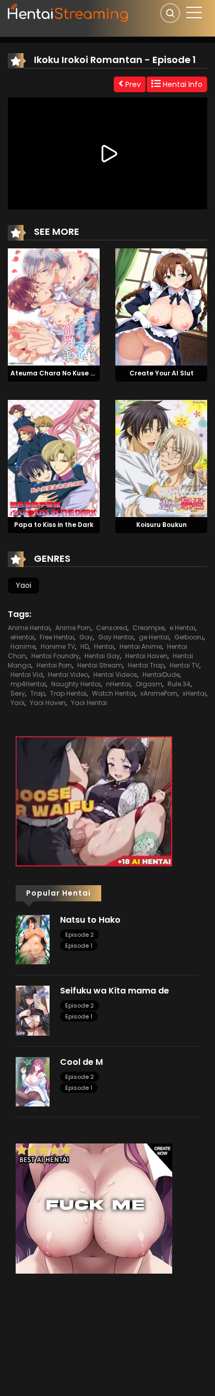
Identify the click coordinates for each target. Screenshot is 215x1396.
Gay (86, 637)
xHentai (194, 693)
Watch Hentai (113, 693)
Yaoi (23, 585)
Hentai (104, 646)
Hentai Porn (54, 665)
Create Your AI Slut (161, 373)
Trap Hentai (68, 693)
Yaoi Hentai (89, 702)
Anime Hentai (29, 627)
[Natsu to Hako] (33, 939)
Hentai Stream (100, 665)
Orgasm (149, 684)
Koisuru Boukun (161, 524)
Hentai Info (181, 84)
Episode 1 (78, 945)
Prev (132, 84)
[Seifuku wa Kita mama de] (33, 1010)
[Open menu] (194, 12)
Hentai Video (68, 674)
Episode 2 (79, 934)
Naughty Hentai (76, 684)
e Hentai (182, 627)
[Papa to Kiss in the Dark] (54, 457)
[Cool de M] (33, 1081)
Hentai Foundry (55, 655)
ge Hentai (154, 637)
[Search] (170, 13)
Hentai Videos (115, 674)
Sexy (17, 693)
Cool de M (81, 1062)
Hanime (22, 646)
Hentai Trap (146, 665)
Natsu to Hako (90, 920)
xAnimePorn (158, 693)
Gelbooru (189, 637)
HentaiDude (161, 674)
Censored (111, 627)
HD (84, 646)
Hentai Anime (141, 646)
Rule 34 (179, 684)
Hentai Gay (102, 655)
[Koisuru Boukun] (161, 457)
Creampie (148, 627)
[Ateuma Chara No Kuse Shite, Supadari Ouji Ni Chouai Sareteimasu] (54, 306)
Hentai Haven (146, 655)
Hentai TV (184, 665)
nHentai (118, 684)
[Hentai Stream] (68, 11)
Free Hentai (57, 637)
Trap (37, 693)
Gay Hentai (116, 637)
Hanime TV (58, 646)
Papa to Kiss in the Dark (53, 524)
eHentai (22, 637)
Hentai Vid (26, 674)
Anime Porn (73, 627)
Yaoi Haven (48, 702)
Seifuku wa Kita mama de (114, 991)
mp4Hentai (28, 684)
